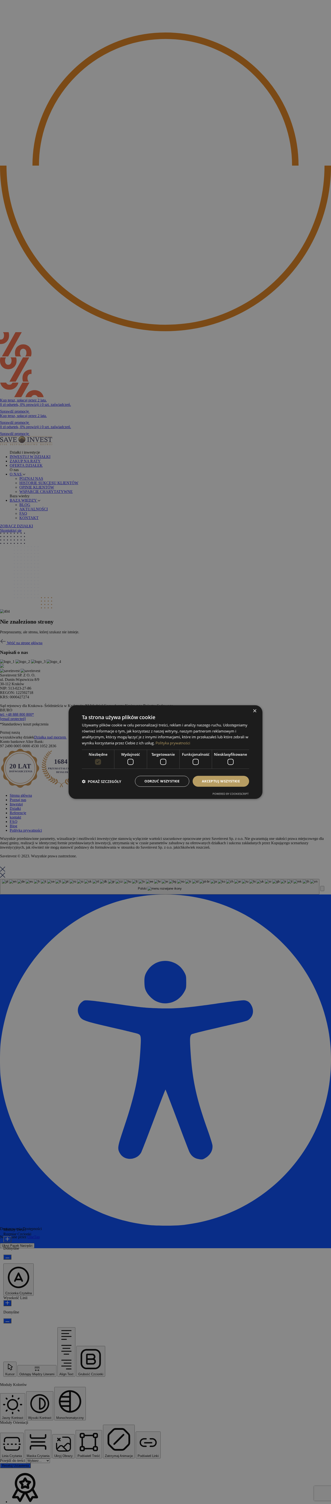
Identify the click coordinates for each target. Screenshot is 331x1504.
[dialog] (165, 752)
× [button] (254, 711)
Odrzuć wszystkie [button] (162, 781)
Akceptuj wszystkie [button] (221, 781)
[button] (101, 781)
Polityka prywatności (173, 742)
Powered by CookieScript (231, 794)
